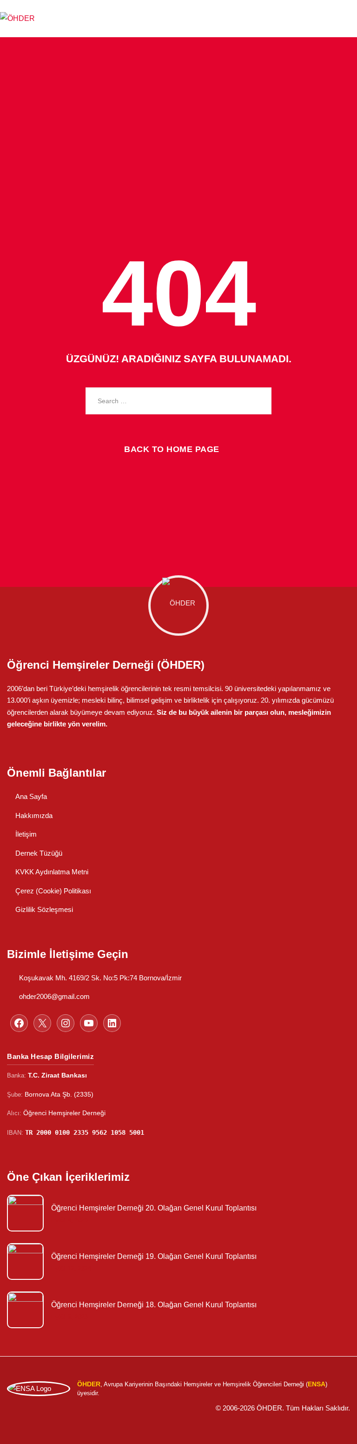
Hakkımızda (34, 815)
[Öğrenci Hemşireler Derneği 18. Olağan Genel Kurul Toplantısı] (24, 1309)
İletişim (26, 834)
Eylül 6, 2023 (69, 1316)
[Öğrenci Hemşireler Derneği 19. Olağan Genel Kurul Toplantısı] (24, 1261)
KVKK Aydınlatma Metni (51, 872)
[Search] (257, 401)
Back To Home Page (171, 449)
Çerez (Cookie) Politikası (53, 891)
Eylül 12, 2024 (71, 1268)
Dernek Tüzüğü (38, 853)
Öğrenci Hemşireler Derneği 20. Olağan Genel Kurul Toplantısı (154, 1208)
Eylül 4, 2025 (69, 1220)
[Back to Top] (336, 1427)
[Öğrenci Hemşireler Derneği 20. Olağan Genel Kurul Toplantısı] (24, 1213)
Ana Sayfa (31, 796)
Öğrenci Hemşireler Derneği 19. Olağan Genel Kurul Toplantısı (154, 1256)
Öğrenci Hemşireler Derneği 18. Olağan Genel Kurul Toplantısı (154, 1305)
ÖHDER (269, 1408)
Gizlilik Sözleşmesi (44, 909)
